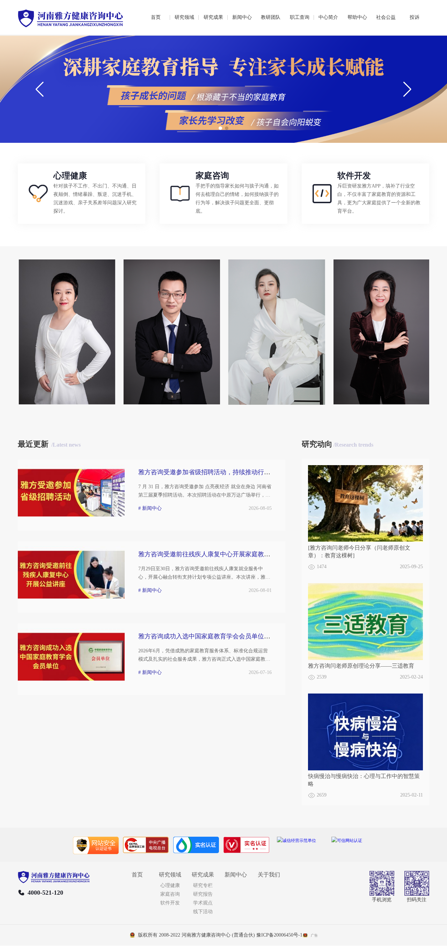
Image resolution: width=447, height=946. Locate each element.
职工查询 (299, 17)
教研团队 (270, 17)
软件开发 (170, 902)
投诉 (414, 17)
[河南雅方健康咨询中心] (70, 19)
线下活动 (203, 911)
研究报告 (203, 894)
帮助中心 (357, 17)
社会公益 (386, 17)
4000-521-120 (45, 892)
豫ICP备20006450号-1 (279, 935)
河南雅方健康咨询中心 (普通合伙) (218, 935)
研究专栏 (203, 885)
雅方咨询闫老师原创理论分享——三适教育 (361, 666)
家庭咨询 (170, 894)
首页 (156, 17)
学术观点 (203, 902)
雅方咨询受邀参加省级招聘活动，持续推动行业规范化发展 (220, 472)
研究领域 (184, 17)
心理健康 (170, 885)
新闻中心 (242, 17)
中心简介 (328, 17)
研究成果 (213, 17)
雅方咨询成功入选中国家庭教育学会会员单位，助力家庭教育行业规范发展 (242, 636)
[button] (220, 128)
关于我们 (269, 875)
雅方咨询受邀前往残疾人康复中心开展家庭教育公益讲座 (216, 554)
